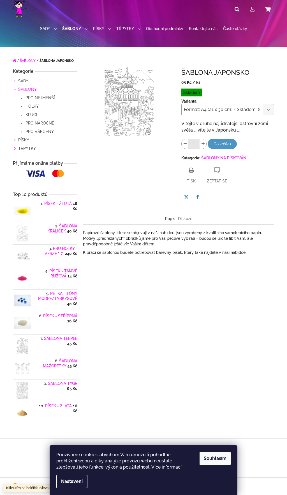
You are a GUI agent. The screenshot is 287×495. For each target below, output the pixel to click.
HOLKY (31, 106)
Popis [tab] (170, 218)
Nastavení (72, 481)
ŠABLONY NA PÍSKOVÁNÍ (224, 158)
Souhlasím (215, 458)
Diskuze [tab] (185, 218)
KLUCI (30, 114)
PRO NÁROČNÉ (39, 123)
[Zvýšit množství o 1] (203, 144)
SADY (23, 81)
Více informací (166, 467)
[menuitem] (48, 29)
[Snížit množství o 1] (185, 144)
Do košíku (222, 144)
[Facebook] (198, 197)
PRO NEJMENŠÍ (39, 98)
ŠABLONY (27, 89)
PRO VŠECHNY (39, 131)
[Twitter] (186, 197)
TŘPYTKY (27, 148)
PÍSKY (23, 140)
